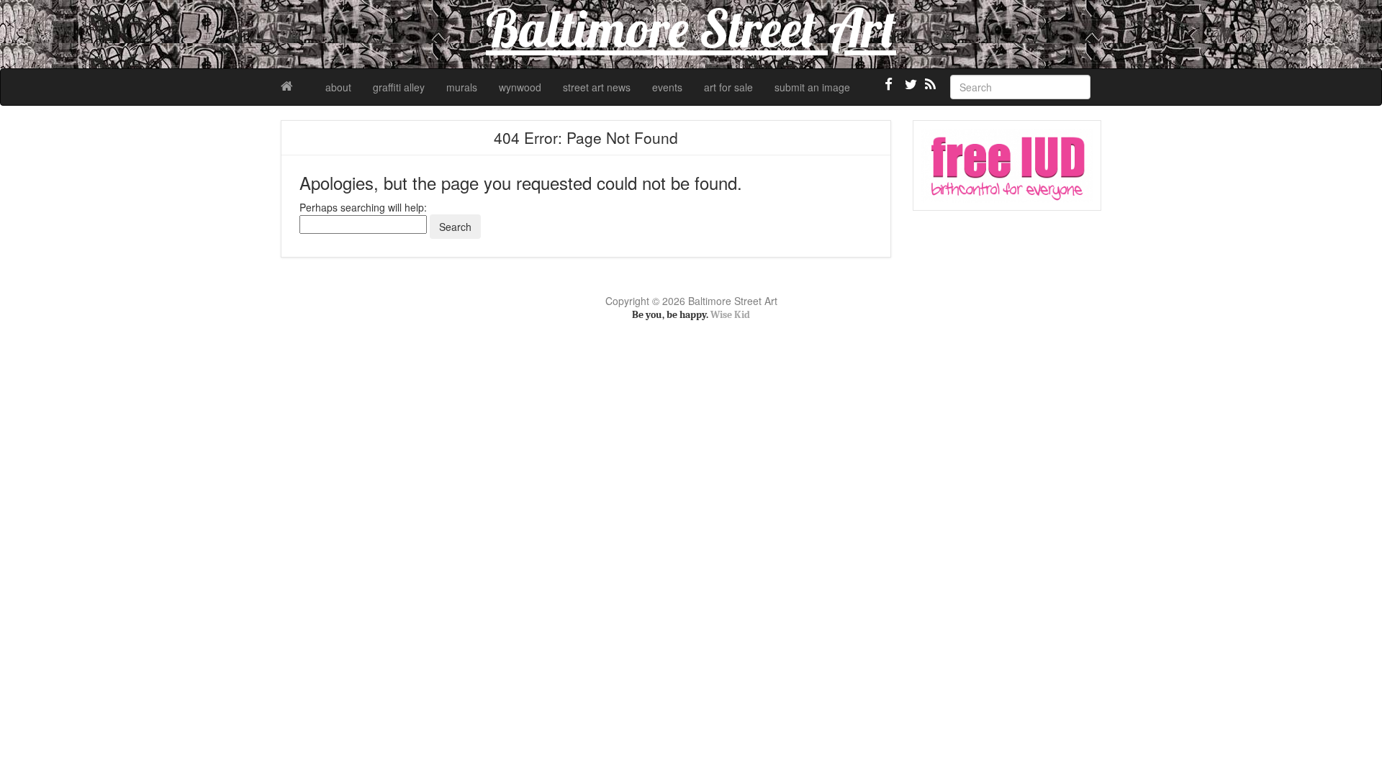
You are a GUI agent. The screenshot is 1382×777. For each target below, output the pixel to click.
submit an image (812, 87)
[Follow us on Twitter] (909, 90)
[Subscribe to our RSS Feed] (929, 90)
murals (461, 87)
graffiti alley (399, 87)
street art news (597, 87)
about (338, 87)
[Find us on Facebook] (889, 90)
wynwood (520, 87)
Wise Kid (730, 315)
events (667, 87)
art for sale (728, 87)
